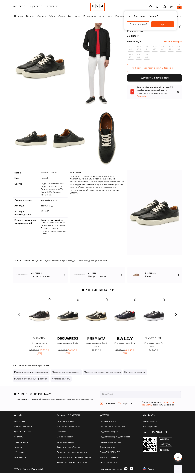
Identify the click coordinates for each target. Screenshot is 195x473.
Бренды (30, 16)
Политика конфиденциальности (72, 452)
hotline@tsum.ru (150, 427)
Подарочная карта (109, 432)
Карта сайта (20, 457)
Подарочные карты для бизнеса (115, 437)
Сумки (61, 16)
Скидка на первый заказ (68, 447)
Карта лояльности (108, 463)
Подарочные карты (93, 16)
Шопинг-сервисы (108, 421)
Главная (17, 261)
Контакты (18, 437)
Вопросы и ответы (65, 421)
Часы (109, 16)
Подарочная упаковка (110, 442)
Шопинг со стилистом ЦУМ (112, 427)
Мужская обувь (52, 261)
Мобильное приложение (68, 427)
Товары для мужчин (32, 261)
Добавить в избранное (155, 78)
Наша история (21, 442)
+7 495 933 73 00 (150, 421)
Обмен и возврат (65, 437)
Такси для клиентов (109, 457)
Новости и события (23, 427)
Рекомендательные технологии (72, 463)
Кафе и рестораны (108, 447)
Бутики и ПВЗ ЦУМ (22, 432)
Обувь (52, 16)
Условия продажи (65, 442)
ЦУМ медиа (19, 452)
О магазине (19, 421)
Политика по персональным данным (74, 457)
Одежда (41, 16)
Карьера (18, 447)
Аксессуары (74, 16)
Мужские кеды (68, 261)
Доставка (61, 432)
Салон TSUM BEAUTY (110, 452)
